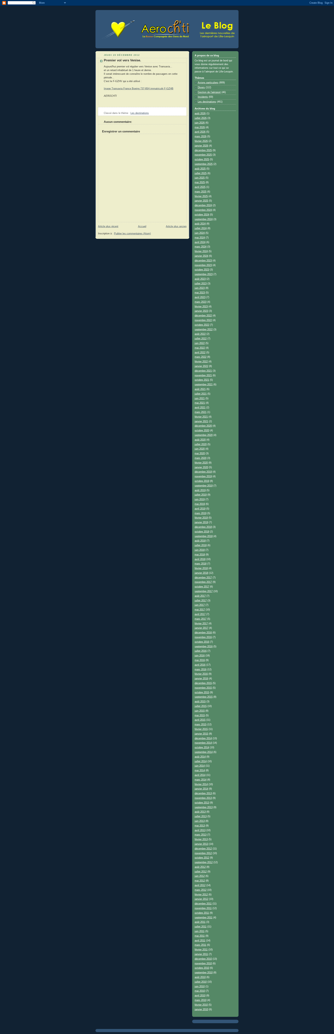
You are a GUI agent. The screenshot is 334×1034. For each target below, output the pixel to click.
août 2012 (200, 867)
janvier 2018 (201, 573)
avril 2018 (200, 559)
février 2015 (201, 729)
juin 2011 (199, 931)
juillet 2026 (201, 118)
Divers (201, 87)
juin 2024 (200, 233)
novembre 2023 (203, 265)
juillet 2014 (201, 761)
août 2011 (200, 922)
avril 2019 (200, 508)
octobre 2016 (202, 642)
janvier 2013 (201, 844)
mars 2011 (200, 945)
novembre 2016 (203, 637)
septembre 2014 (204, 752)
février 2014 (201, 784)
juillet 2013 (201, 816)
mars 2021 (200, 412)
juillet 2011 (200, 926)
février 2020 (201, 462)
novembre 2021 (203, 375)
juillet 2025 (201, 173)
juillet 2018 (201, 545)
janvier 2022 (201, 366)
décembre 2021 (203, 371)
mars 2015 (200, 724)
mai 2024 (200, 237)
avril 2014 (200, 775)
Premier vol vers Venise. (122, 60)
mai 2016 (200, 660)
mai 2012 (200, 880)
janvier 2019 (201, 522)
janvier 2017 (201, 628)
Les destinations (139, 113)
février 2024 (201, 251)
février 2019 (201, 517)
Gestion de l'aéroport (209, 92)
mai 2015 (200, 715)
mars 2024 (200, 246)
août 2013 (200, 811)
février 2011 (201, 949)
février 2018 (201, 568)
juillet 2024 (201, 228)
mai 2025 (200, 182)
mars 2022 (200, 357)
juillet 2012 (201, 871)
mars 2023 (200, 302)
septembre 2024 (204, 219)
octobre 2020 (202, 430)
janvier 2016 (201, 678)
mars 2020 (200, 458)
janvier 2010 (201, 1009)
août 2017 (200, 596)
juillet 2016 (201, 651)
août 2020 (200, 439)
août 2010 (200, 977)
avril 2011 (200, 940)
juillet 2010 (201, 982)
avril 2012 (200, 885)
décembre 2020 (203, 426)
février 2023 (201, 306)
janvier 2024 (201, 256)
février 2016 (201, 674)
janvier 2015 (201, 733)
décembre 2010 (203, 959)
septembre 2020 (204, 435)
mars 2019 (200, 513)
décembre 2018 (203, 527)
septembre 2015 (204, 697)
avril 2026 (200, 132)
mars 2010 (200, 1000)
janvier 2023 (201, 311)
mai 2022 (200, 348)
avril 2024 (200, 242)
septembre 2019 (204, 485)
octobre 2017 (202, 586)
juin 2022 (200, 343)
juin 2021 (200, 398)
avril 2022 (200, 352)
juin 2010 (200, 986)
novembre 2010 (203, 963)
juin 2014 (200, 765)
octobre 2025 (202, 159)
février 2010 (201, 1004)
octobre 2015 (202, 692)
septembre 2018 (204, 536)
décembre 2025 (203, 150)
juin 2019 (200, 499)
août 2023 (200, 279)
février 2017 (201, 623)
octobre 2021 (202, 380)
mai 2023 (200, 292)
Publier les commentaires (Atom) (132, 233)
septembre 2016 (204, 646)
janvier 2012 (201, 899)
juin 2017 (200, 605)
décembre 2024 (203, 205)
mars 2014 (200, 779)
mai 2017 (200, 609)
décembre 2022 (203, 315)
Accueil (142, 226)
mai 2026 (200, 127)
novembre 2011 (203, 908)
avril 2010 (200, 995)
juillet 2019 (201, 494)
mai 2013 (200, 825)
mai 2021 (200, 403)
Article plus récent (108, 226)
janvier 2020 (201, 467)
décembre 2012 (203, 848)
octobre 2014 (202, 747)
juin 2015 (200, 710)
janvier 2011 (201, 954)
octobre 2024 (202, 214)
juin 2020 (200, 449)
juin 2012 (200, 876)
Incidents (203, 97)
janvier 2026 (201, 145)
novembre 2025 (203, 154)
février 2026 (201, 141)
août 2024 (200, 223)
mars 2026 (200, 136)
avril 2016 (200, 665)
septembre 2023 (204, 274)
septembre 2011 (203, 917)
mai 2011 (200, 936)
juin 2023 (200, 288)
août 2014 (200, 756)
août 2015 (200, 701)
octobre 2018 (202, 531)
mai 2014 (200, 770)
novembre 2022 (203, 320)
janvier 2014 (201, 788)
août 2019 (200, 490)
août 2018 (200, 540)
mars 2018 (200, 563)
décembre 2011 (203, 903)
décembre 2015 (203, 683)
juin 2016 (200, 655)
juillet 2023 (201, 283)
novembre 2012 (203, 853)
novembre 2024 (203, 210)
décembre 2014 (203, 738)
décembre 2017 (203, 577)
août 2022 (200, 334)
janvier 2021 (201, 421)
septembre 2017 (204, 591)
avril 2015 (200, 720)
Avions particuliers (208, 82)
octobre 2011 (202, 913)
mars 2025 (200, 191)
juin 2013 (200, 821)
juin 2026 (200, 122)
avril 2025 (200, 187)
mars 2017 (200, 619)
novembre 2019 (203, 476)
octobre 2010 (202, 968)
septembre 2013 (204, 807)
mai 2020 (200, 453)
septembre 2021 (204, 384)
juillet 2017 (201, 600)
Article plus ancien (176, 226)
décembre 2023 (203, 260)
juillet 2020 (201, 444)
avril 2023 (200, 297)
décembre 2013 (203, 793)
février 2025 (201, 196)
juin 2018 (200, 550)
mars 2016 (200, 669)
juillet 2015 (201, 706)
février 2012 (201, 894)
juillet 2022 (201, 338)
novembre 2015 (203, 688)
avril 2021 (200, 407)
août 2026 (200, 113)
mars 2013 (200, 834)
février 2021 (201, 416)
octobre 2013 (202, 802)
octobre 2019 (202, 481)
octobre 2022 (202, 325)
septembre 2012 (204, 862)
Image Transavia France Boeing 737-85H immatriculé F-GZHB (138, 88)
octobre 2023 (202, 269)
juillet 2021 (201, 393)
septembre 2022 (204, 329)
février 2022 (201, 361)
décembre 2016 (203, 632)
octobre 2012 (202, 857)
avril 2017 (200, 614)
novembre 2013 (203, 798)
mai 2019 (200, 504)
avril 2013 (200, 830)
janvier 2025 (201, 200)
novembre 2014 (203, 743)
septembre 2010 (204, 972)
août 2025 (200, 168)
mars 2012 (200, 890)
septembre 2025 (204, 164)
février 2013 (201, 839)
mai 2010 (200, 991)
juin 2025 (200, 177)
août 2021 (200, 389)
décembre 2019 (203, 471)
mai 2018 (200, 554)
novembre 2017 (203, 582)
